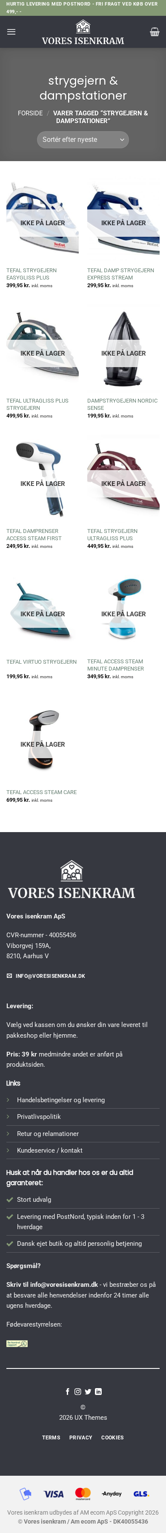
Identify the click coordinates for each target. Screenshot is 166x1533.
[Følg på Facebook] (67, 1392)
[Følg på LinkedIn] (98, 1392)
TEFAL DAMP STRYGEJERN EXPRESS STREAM (120, 274)
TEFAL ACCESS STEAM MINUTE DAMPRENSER (115, 665)
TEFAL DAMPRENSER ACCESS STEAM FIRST (34, 534)
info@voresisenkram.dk (64, 1285)
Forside (30, 113)
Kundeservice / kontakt (50, 1150)
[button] (11, 31)
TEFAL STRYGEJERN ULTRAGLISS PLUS (112, 534)
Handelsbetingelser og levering (61, 1100)
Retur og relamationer (48, 1134)
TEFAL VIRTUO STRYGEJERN (41, 662)
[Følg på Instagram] (77, 1392)
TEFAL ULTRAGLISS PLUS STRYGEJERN (37, 404)
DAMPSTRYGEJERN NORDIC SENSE (122, 404)
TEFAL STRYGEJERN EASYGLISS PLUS (31, 274)
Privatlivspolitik (39, 1117)
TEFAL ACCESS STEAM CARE (41, 792)
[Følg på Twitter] (88, 1392)
